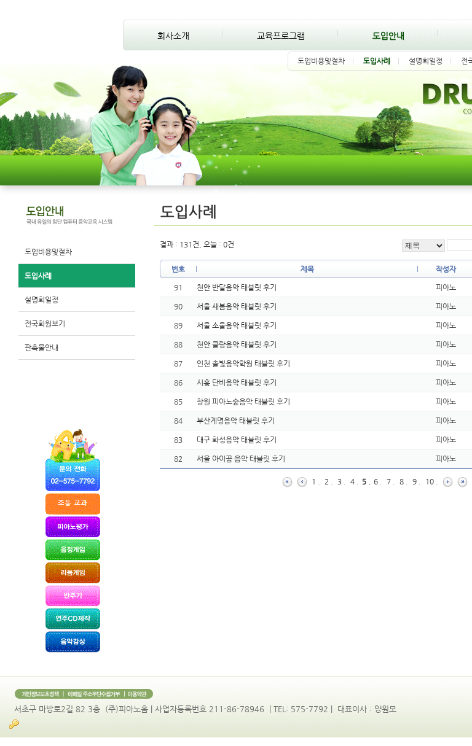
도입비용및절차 (321, 60)
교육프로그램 (281, 36)
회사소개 (173, 36)
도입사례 (376, 60)
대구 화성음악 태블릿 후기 (237, 439)
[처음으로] (287, 481)
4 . (354, 481)
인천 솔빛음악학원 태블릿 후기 (243, 363)
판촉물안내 (41, 347)
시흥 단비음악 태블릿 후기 (237, 382)
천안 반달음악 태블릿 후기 (237, 287)
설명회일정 (425, 60)
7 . (391, 481)
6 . (378, 481)
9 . (416, 481)
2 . (328, 481)
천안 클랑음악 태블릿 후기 (237, 344)
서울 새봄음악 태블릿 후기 (237, 306)
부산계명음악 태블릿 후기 (236, 420)
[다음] (447, 481)
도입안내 (388, 36)
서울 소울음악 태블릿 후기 (237, 325)
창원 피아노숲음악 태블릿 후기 (243, 401)
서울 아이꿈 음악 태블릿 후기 (241, 458)
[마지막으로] (462, 481)
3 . (341, 481)
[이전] (302, 481)
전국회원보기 (45, 323)
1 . (316, 481)
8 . (403, 481)
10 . (431, 481)
